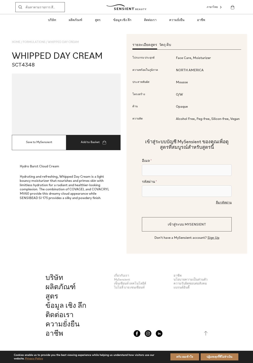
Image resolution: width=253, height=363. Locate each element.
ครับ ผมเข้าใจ (184, 357)
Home (16, 42)
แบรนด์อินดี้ (182, 287)
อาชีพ (201, 20)
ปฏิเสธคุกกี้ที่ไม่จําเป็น (219, 357)
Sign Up (213, 237)
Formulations (34, 42)
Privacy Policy (34, 358)
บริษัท (52, 20)
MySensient (122, 279)
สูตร (98, 20)
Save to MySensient (39, 142)
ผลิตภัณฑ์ (75, 20)
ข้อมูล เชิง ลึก (122, 20)
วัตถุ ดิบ (165, 44)
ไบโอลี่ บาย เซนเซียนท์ (129, 287)
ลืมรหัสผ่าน (224, 202)
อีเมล (146, 160)
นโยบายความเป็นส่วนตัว (191, 279)
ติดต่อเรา (150, 20)
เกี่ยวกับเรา (121, 275)
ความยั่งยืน (176, 20)
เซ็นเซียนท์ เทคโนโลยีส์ (130, 283)
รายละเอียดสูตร (144, 44)
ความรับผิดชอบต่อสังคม (190, 283)
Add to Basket (90, 142)
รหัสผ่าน (149, 181)
